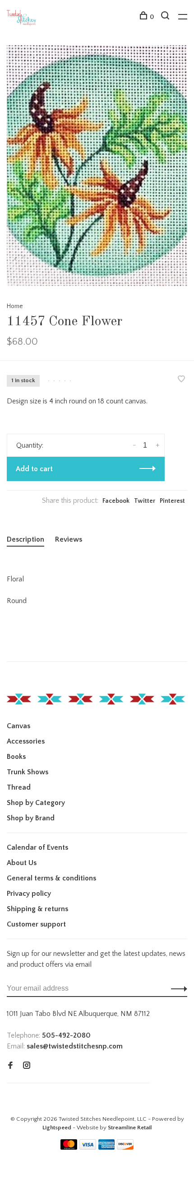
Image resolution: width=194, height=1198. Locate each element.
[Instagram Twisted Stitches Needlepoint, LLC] (26, 1066)
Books (16, 757)
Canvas (18, 726)
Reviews (68, 539)
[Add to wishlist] (181, 380)
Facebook (115, 501)
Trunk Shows (27, 772)
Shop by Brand (31, 818)
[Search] (166, 17)
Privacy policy (29, 893)
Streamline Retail (130, 1127)
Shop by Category (36, 803)
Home (15, 306)
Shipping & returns (37, 909)
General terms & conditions (51, 878)
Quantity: (29, 445)
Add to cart (34, 469)
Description (25, 539)
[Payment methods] (68, 1147)
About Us (22, 863)
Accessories (26, 741)
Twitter (144, 501)
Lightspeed (56, 1127)
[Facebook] (10, 1066)
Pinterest (172, 501)
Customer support (36, 924)
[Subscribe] (176, 988)
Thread (19, 787)
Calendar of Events (37, 847)
